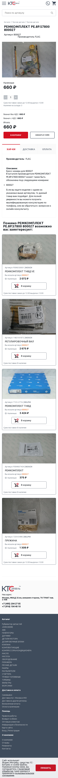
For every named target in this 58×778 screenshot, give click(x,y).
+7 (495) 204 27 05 (48, 3)
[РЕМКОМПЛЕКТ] (29, 449)
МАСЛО (5, 653)
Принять (46, 768)
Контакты (6, 749)
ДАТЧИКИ (6, 636)
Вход (4, 731)
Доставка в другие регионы (14, 701)
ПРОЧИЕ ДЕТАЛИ (9, 665)
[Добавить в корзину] (16, 286)
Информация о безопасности (15, 725)
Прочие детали (19, 22)
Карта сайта (7, 728)
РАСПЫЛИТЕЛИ (8, 671)
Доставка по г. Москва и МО (14, 698)
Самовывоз (7, 695)
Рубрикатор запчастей (12, 624)
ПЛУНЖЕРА (7, 662)
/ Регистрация (13, 731)
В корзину (15, 135)
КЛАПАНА (6, 645)
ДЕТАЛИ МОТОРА (10, 639)
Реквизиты (7, 746)
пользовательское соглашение (18, 774)
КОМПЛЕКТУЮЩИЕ (10, 647)
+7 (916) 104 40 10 (11, 606)
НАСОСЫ (6, 656)
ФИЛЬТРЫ (6, 683)
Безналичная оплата (11, 704)
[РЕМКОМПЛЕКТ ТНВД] (29, 384)
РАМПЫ (5, 668)
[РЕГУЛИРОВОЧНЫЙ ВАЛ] (29, 317)
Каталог (7, 22)
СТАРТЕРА (6, 674)
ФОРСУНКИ (7, 686)
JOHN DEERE (7, 627)
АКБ (4, 630)
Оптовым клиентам (11, 722)
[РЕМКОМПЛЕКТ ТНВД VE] (29, 250)
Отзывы (5, 743)
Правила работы (9, 716)
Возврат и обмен (9, 719)
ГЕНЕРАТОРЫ (8, 633)
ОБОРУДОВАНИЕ (9, 659)
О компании (7, 740)
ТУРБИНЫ (6, 680)
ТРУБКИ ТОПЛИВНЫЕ (11, 677)
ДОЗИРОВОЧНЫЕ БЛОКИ (13, 642)
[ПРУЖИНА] (29, 516)
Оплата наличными (10, 707)
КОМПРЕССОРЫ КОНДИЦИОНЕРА (16, 650)
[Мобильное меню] (4, 3)
